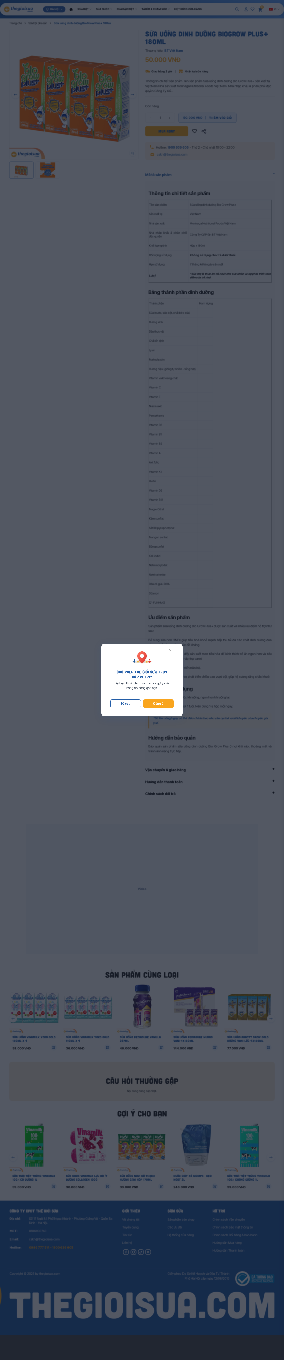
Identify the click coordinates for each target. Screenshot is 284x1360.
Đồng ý (158, 703)
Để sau (126, 703)
